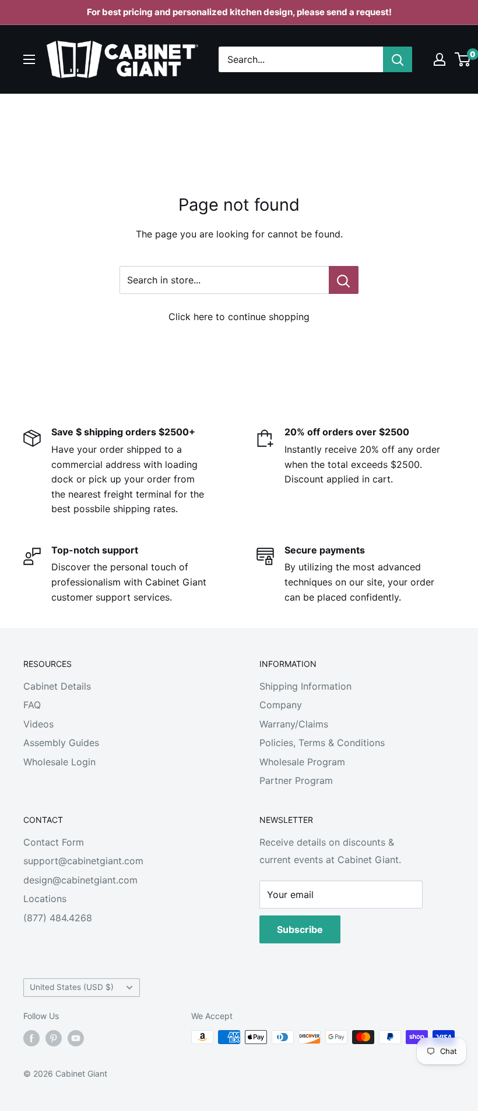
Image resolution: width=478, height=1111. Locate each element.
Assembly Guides (61, 742)
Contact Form (53, 842)
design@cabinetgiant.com (80, 880)
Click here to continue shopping (239, 316)
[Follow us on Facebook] (31, 1038)
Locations (44, 898)
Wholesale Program (302, 762)
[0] (463, 59)
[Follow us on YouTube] (76, 1038)
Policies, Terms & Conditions (322, 742)
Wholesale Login (59, 762)
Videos (38, 724)
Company (280, 705)
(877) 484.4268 (57, 918)
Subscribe (300, 929)
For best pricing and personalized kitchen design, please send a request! (239, 11)
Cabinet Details (57, 686)
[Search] (397, 59)
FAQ (32, 705)
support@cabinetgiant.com (83, 861)
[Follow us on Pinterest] (53, 1038)
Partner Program (296, 780)
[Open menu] (29, 59)
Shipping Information (305, 686)
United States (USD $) (72, 987)
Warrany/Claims (293, 724)
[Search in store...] (343, 280)
